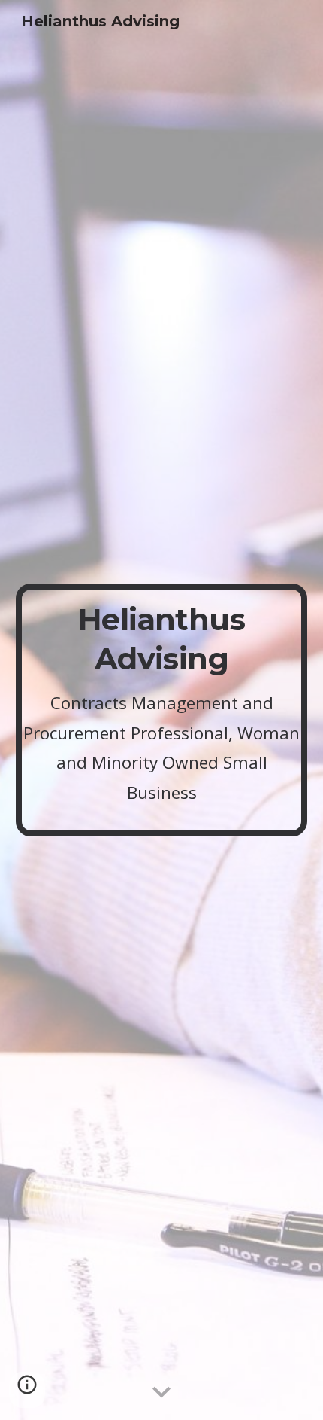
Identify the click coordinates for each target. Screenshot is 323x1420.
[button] (161, 1393)
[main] (162, 710)
